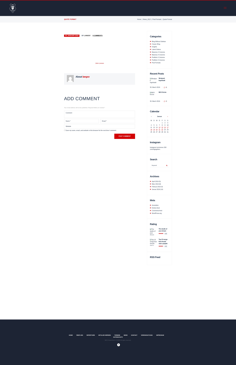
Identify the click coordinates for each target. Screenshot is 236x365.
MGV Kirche (162, 92)
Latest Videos (156, 49)
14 (159, 127)
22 (162, 130)
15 (162, 127)
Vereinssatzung (147, 335)
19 (154, 130)
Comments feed (157, 210)
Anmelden (155, 205)
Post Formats (156, 19)
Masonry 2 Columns (158, 52)
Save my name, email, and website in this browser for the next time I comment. (91, 130)
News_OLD (147, 19)
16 (165, 127)
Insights (154, 47)
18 (151, 130)
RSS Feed (155, 257)
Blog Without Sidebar (159, 41)
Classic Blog (156, 44)
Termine (117, 335)
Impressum (160, 335)
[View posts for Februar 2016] (167, 117)
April (155, 181)
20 (157, 130)
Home (139, 19)
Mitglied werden (104, 335)
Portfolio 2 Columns (158, 57)
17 (168, 127)
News (125, 335)
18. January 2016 (71, 35)
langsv (87, 35)
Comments (98, 35)
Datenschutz (118, 337)
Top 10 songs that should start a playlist (163, 241)
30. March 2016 (155, 87)
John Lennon (99, 63)
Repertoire (91, 335)
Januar (159, 116)
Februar (156, 186)
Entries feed (156, 208)
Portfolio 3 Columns (158, 60)
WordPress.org (157, 213)
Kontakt (134, 335)
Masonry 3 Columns (158, 55)
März (155, 184)
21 (159, 130)
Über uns (79, 335)
